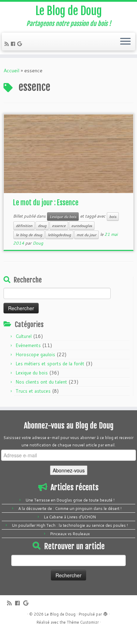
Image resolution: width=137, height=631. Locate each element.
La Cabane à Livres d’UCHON (70, 517)
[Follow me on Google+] (20, 43)
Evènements (28, 345)
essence (59, 225)
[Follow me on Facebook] (14, 43)
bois (112, 216)
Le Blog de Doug (68, 11)
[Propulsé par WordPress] (105, 612)
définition (24, 225)
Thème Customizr (83, 622)
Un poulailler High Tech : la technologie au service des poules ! (70, 525)
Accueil (11, 70)
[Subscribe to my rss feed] (8, 43)
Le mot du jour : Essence (45, 202)
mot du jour (86, 234)
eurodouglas (81, 225)
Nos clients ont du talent (41, 382)
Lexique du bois (63, 216)
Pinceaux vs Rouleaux (70, 534)
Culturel (23, 336)
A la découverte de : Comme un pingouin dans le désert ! (70, 508)
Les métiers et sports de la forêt (49, 363)
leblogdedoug (59, 234)
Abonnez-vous (69, 470)
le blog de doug (29, 234)
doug (42, 225)
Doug (38, 243)
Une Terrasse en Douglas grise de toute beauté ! (70, 500)
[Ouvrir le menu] (125, 41)
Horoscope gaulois (35, 354)
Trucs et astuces (33, 391)
